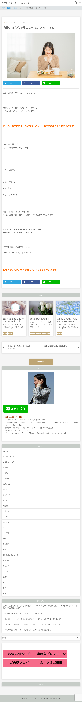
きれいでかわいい (9, 456)
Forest (5, 451)
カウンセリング (14, 22)
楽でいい (6, 577)
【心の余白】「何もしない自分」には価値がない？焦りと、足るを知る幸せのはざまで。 (33, 619)
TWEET (12, 83)
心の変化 (6, 533)
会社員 (5, 489)
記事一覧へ (41, 361)
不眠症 (5, 473)
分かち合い (7, 495)
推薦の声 (6, 560)
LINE (50, 83)
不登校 (5, 467)
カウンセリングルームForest (15, 3)
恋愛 (4, 538)
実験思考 (6, 522)
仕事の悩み (7, 484)
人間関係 (6, 478)
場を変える (7, 506)
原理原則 (6, 500)
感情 (4, 549)
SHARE (31, 83)
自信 (4, 582)
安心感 (5, 516)
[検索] (78, 638)
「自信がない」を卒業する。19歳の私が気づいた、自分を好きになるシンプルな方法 (31, 624)
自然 (4, 593)
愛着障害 (6, 544)
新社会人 (6, 566)
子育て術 (6, 511)
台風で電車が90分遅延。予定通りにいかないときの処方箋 (22, 613)
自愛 (5, 22)
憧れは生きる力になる (10, 555)
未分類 (5, 571)
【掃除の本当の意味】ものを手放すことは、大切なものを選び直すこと (27, 630)
